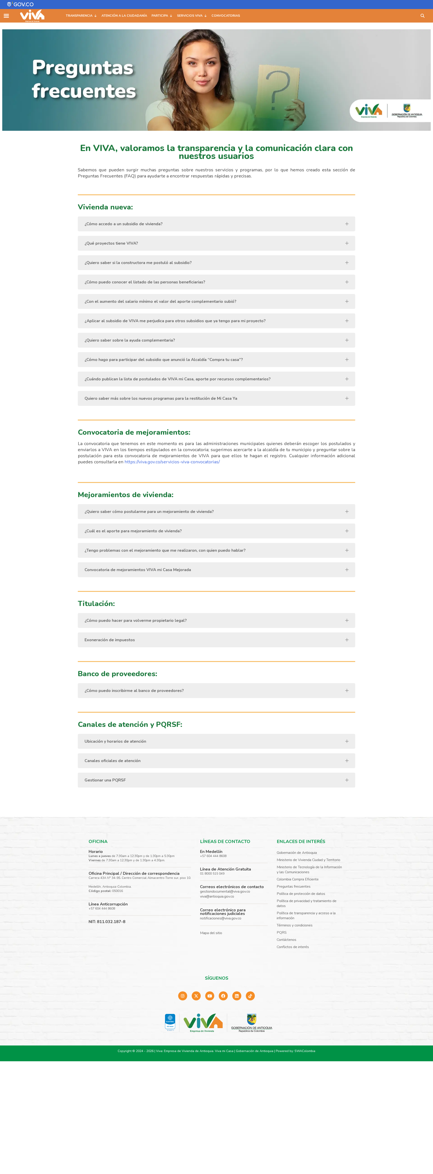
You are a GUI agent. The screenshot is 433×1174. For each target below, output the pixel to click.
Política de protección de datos (301, 893)
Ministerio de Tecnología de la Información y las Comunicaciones (309, 870)
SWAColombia (305, 1051)
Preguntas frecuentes (294, 886)
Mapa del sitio (211, 932)
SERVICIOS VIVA (190, 16)
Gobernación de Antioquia (297, 852)
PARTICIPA (160, 16)
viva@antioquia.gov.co (217, 896)
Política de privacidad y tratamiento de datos (306, 903)
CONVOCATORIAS (226, 16)
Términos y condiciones (295, 925)
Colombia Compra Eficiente (298, 879)
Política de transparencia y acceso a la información (306, 916)
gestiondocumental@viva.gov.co (225, 891)
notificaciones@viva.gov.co (220, 918)
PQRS (282, 932)
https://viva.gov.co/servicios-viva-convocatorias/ (172, 462)
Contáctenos (286, 939)
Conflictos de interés (293, 946)
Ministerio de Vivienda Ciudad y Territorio (308, 859)
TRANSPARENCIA (79, 16)
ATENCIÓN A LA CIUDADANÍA (124, 16)
